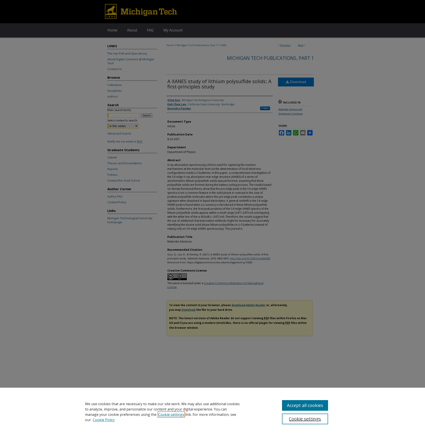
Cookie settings (171, 414)
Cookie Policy (104, 419)
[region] (212, 411)
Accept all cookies (305, 405)
